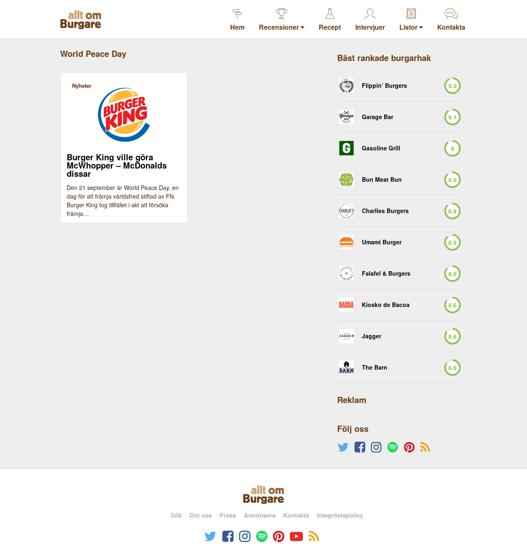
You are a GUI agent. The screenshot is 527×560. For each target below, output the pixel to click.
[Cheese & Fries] (346, 117)
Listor (409, 27)
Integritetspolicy (340, 515)
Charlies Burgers (385, 211)
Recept (330, 27)
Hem (237, 27)
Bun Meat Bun (382, 179)
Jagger (371, 336)
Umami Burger (381, 242)
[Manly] (346, 242)
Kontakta (451, 27)
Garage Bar (377, 117)
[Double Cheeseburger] (346, 211)
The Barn (374, 367)
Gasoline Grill (381, 148)
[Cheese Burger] (346, 273)
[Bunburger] (346, 179)
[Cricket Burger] (346, 85)
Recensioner (280, 27)
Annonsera (259, 515)
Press (227, 515)
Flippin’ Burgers (384, 85)
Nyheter (81, 85)
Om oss (200, 515)
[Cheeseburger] (346, 148)
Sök (176, 515)
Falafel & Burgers (386, 273)
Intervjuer (370, 27)
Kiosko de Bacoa (386, 304)
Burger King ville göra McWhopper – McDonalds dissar (117, 165)
